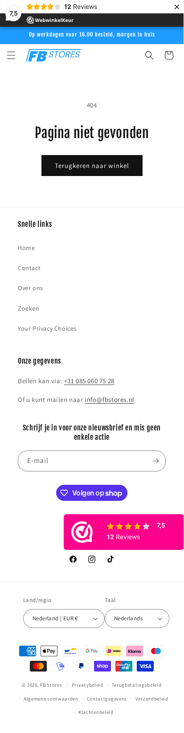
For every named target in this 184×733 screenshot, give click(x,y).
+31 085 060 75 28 (89, 381)
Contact (29, 268)
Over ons (30, 288)
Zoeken (29, 308)
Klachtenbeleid (96, 712)
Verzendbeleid (151, 699)
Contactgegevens (107, 699)
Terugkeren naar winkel (92, 165)
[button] (11, 55)
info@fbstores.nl (110, 399)
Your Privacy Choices (47, 328)
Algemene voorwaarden (51, 699)
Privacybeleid (87, 685)
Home (26, 248)
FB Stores (51, 685)
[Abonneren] (155, 460)
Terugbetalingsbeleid (137, 685)
